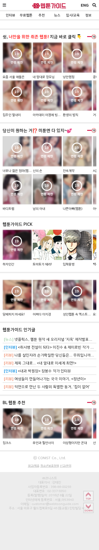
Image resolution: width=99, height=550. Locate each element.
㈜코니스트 (49, 478)
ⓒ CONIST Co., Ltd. (49, 458)
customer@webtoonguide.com (55, 504)
